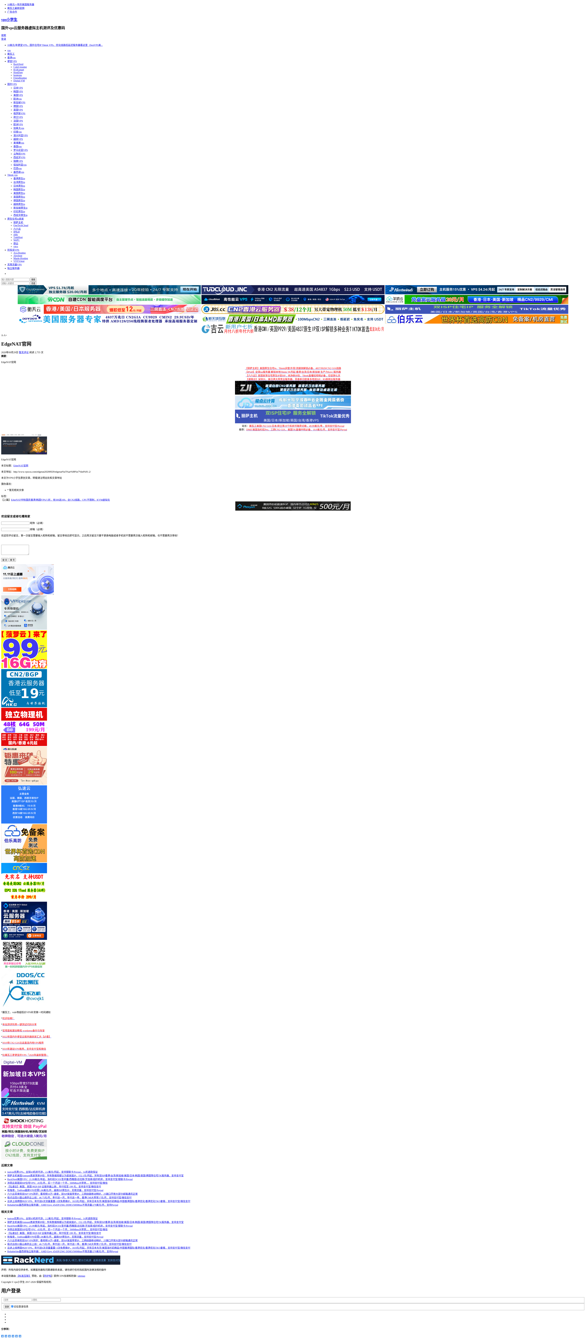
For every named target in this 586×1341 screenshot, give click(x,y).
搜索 (3, 35)
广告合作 (12, 12)
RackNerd (18, 64)
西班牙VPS (19, 157)
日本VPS (18, 88)
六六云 (17, 229)
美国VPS (18, 95)
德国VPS (18, 106)
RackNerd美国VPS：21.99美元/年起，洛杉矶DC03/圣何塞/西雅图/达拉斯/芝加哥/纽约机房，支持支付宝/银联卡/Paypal (70, 1179)
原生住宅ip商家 (15, 219)
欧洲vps (17, 99)
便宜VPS (12, 61)
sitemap (81, 1276)
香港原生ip (19, 178)
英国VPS (18, 110)
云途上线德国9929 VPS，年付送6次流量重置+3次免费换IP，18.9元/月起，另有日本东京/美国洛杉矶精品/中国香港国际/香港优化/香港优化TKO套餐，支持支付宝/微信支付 (98, 1201)
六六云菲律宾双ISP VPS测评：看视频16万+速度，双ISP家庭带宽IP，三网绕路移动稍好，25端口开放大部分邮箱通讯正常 (72, 1194)
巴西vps (17, 168)
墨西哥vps (18, 172)
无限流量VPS (14, 264)
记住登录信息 (21, 1306)
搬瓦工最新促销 (15, 8)
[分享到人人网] (13, 1336)
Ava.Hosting (19, 253)
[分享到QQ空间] (2, 1336)
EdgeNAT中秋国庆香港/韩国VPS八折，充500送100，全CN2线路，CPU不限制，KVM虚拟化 (60, 500)
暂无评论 (24, 352)
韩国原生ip (19, 189)
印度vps (17, 132)
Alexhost (17, 255)
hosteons (17, 75)
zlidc (15, 234)
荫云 (15, 243)
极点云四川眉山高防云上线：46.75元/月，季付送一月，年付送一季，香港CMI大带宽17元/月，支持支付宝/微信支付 (69, 1197)
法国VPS (18, 121)
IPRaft (16, 231)
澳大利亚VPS (20, 135)
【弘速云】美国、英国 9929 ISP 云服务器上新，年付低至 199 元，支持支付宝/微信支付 (54, 1186)
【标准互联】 (23, 1276)
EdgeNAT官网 (20, 465)
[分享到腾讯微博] (9, 1336)
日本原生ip (19, 186)
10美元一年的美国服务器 (20, 4)
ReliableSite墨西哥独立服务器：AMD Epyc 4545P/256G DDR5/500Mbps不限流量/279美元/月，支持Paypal (62, 1205)
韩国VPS (18, 91)
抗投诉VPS (13, 250)
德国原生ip (19, 200)
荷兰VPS (18, 117)
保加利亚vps (20, 164)
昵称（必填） (37, 523)
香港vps (11, 57)
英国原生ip (19, 197)
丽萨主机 (18, 222)
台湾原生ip (19, 182)
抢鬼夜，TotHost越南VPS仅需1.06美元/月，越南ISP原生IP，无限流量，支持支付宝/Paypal (55, 1190)
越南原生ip (19, 204)
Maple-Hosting (20, 258)
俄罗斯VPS (19, 113)
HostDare (18, 72)
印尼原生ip (19, 211)
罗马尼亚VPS (20, 150)
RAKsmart (18, 69)
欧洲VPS (18, 124)
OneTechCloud (20, 225)
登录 (3, 39)
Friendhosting (20, 78)
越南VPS (18, 139)
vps (9, 50)
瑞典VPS (18, 161)
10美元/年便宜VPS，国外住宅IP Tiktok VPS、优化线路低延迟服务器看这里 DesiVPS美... (55, 45)
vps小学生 (9, 20)
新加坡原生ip (20, 208)
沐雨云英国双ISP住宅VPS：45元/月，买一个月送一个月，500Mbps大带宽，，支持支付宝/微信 (57, 1183)
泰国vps (17, 146)
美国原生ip (19, 193)
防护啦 (47, 1276)
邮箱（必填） (37, 529)
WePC (16, 240)
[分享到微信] (16, 1336)
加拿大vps (18, 128)
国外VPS (12, 84)
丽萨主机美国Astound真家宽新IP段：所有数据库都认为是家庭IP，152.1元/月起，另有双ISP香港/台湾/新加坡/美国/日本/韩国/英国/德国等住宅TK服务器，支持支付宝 (95, 1175)
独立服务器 (13, 268)
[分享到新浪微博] (6, 1336)
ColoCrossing (20, 67)
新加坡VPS (19, 102)
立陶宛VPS (19, 153)
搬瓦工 (11, 54)
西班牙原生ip (20, 215)
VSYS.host (18, 261)
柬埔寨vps (18, 143)
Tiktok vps (12, 175)
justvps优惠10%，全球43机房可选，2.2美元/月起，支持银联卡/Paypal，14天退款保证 (52, 1172)
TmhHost (18, 237)
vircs (15, 246)
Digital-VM (19, 80)
